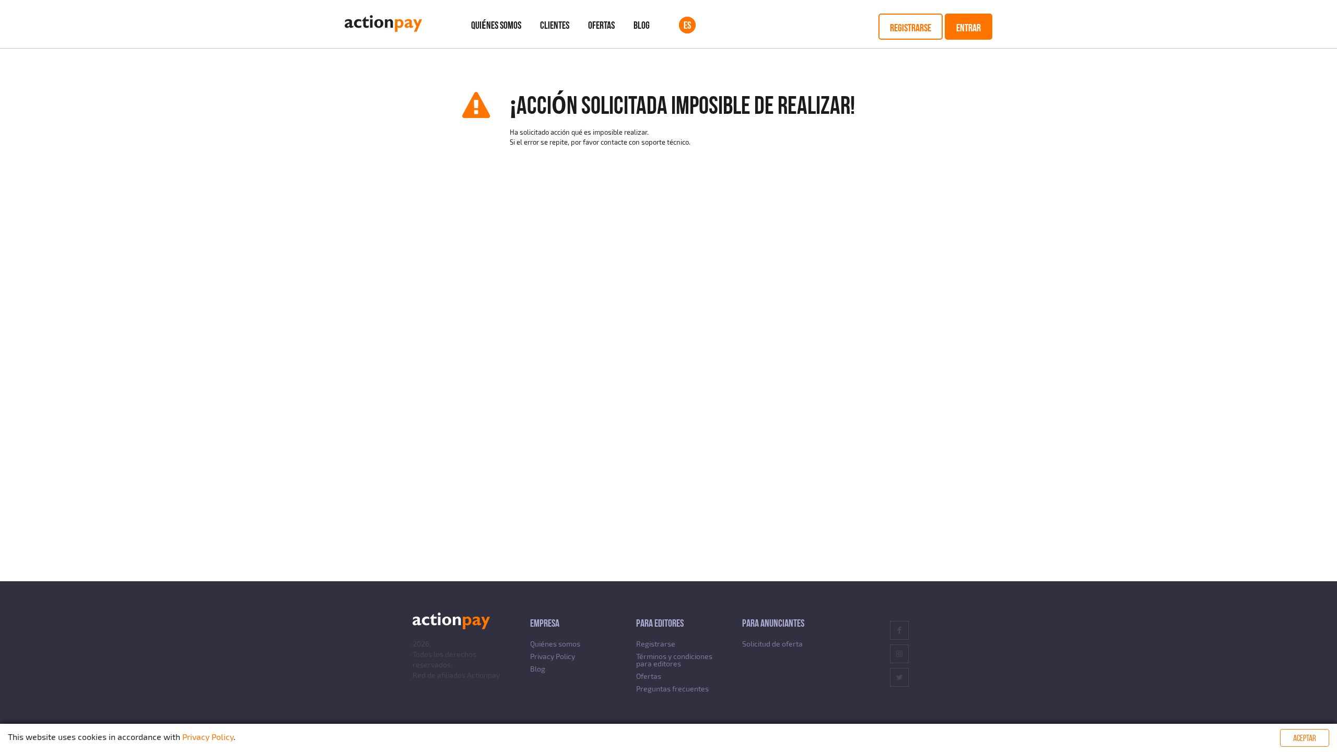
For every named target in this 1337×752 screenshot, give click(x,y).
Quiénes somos (496, 25)
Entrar (968, 27)
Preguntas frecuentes (672, 688)
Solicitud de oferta (772, 643)
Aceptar (1304, 738)
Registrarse (910, 27)
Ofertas (601, 25)
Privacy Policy (552, 656)
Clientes (554, 25)
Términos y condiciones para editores (674, 660)
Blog (642, 25)
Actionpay (483, 675)
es (687, 25)
